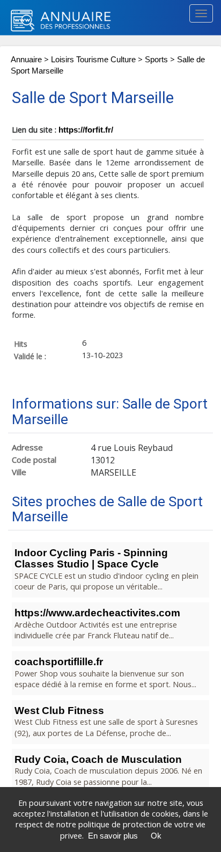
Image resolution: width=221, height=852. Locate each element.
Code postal (34, 460)
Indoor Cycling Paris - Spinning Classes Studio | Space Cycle (91, 558)
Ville (19, 472)
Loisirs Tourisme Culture (93, 59)
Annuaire (26, 59)
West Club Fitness (59, 710)
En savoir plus (113, 836)
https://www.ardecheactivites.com (97, 612)
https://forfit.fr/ (85, 130)
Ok (156, 836)
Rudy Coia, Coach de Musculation (98, 759)
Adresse (27, 447)
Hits (20, 343)
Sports (156, 59)
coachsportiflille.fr (58, 661)
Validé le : (30, 356)
